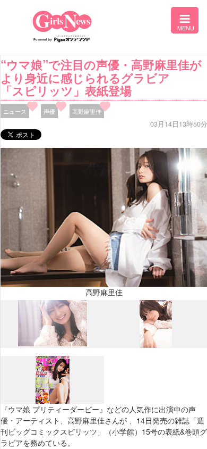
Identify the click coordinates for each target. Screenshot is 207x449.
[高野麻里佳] (52, 343)
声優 (49, 111)
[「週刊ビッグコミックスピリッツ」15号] (53, 401)
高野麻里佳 (86, 111)
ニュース (15, 111)
